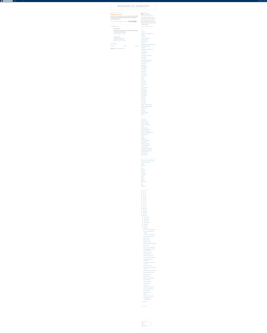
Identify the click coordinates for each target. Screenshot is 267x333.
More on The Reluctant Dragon (149, 229)
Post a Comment (114, 43)
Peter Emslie (143, 99)
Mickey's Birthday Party (145, 129)
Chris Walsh (143, 54)
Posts (144, 323)
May (145, 301)
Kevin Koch (143, 82)
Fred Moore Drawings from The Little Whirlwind (149, 249)
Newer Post (113, 45)
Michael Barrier (144, 92)
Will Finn (143, 114)
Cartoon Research (144, 52)
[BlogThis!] (132, 21)
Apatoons (143, 42)
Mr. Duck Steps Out (144, 134)
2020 (144, 192)
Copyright (143, 175)
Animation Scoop (144, 41)
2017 (144, 195)
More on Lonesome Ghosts (148, 288)
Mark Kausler (143, 88)
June (145, 228)
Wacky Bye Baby (144, 154)
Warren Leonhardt (144, 112)
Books (142, 168)
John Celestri (143, 76)
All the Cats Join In (144, 121)
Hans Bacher (143, 65)
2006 (144, 215)
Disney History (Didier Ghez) (146, 60)
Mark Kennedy (144, 90)
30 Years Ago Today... (147, 281)
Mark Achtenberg (144, 87)
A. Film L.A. (143, 31)
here (120, 19)
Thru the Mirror (144, 153)
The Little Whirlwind (145, 145)
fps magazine (143, 63)
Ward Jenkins (143, 111)
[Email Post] (129, 21)
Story (142, 184)
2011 (144, 206)
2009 (144, 210)
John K (142, 77)
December (146, 217)
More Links (145, 294)
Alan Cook (143, 36)
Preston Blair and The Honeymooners (147, 298)
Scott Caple (143, 101)
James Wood (143, 71)
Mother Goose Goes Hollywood (147, 132)
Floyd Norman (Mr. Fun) (145, 61)
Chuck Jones (143, 173)
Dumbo (142, 126)
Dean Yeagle (143, 58)
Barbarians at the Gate (147, 252)
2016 (144, 197)
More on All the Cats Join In (148, 272)
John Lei (142, 79)
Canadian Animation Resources (147, 49)
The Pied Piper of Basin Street (146, 150)
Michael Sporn (144, 93)
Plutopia (142, 137)
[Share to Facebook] (134, 21)
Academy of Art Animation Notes (147, 33)
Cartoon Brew (143, 50)
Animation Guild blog (145, 38)
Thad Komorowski (144, 107)
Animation (143, 165)
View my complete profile (147, 26)
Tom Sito (143, 109)
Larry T (142, 85)
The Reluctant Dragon (145, 151)
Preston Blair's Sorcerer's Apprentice (147, 260)
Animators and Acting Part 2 (148, 278)
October (145, 220)
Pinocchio (143, 135)
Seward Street (143, 103)
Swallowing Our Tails (147, 265)
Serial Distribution (146, 276)
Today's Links (146, 285)
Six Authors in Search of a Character (148, 160)
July (145, 226)
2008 (144, 211)
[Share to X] (133, 21)
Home (125, 45)
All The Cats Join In (147, 274)
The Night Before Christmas (146, 148)
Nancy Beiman (144, 95)
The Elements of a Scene (145, 162)
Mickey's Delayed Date (145, 131)
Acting (142, 164)
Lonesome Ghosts (144, 128)
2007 (144, 213)
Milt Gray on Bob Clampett (148, 296)
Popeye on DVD (146, 283)
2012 (144, 204)
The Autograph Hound (145, 140)
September (146, 222)
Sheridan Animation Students (146, 106)
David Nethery (144, 57)
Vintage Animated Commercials (149, 257)
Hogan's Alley (146, 245)
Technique (143, 186)
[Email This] (130, 21)
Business (142, 171)
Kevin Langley (144, 84)
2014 (144, 201)
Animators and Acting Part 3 (148, 236)
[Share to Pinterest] (136, 21)
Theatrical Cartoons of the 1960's (149, 270)
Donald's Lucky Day (145, 123)
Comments (145, 325)
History (142, 179)
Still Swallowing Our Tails (148, 255)
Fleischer (143, 178)
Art (141, 167)
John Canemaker (144, 74)
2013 (144, 202)
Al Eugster (143, 35)
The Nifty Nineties (144, 147)
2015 (144, 199)
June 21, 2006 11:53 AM (120, 40)
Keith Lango (143, 80)
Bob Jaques (143, 47)
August (145, 224)
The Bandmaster (144, 142)
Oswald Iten (143, 96)
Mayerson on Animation (133, 6)
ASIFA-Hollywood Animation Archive (148, 44)
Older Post (137, 45)
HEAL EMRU (143, 68)
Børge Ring (143, 170)
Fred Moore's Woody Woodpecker (149, 243)
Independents (143, 181)
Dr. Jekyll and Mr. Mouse (146, 124)
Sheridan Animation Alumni (146, 104)
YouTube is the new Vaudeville (149, 234)
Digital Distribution (147, 241)
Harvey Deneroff (144, 66)
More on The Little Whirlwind (149, 247)
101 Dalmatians (144, 120)
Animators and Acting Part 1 (148, 287)
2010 (144, 208)
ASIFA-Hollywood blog (145, 46)
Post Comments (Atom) (120, 48)
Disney (142, 176)
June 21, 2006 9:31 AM (119, 33)
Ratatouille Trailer (146, 279)
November (146, 218)
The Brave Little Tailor (145, 143)
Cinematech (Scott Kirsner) (146, 55)
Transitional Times (146, 292)
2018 (144, 193)
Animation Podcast (144, 39)
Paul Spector (143, 98)
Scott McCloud (146, 238)
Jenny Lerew (143, 73)
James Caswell (144, 69)
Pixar (142, 183)
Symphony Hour (144, 139)
